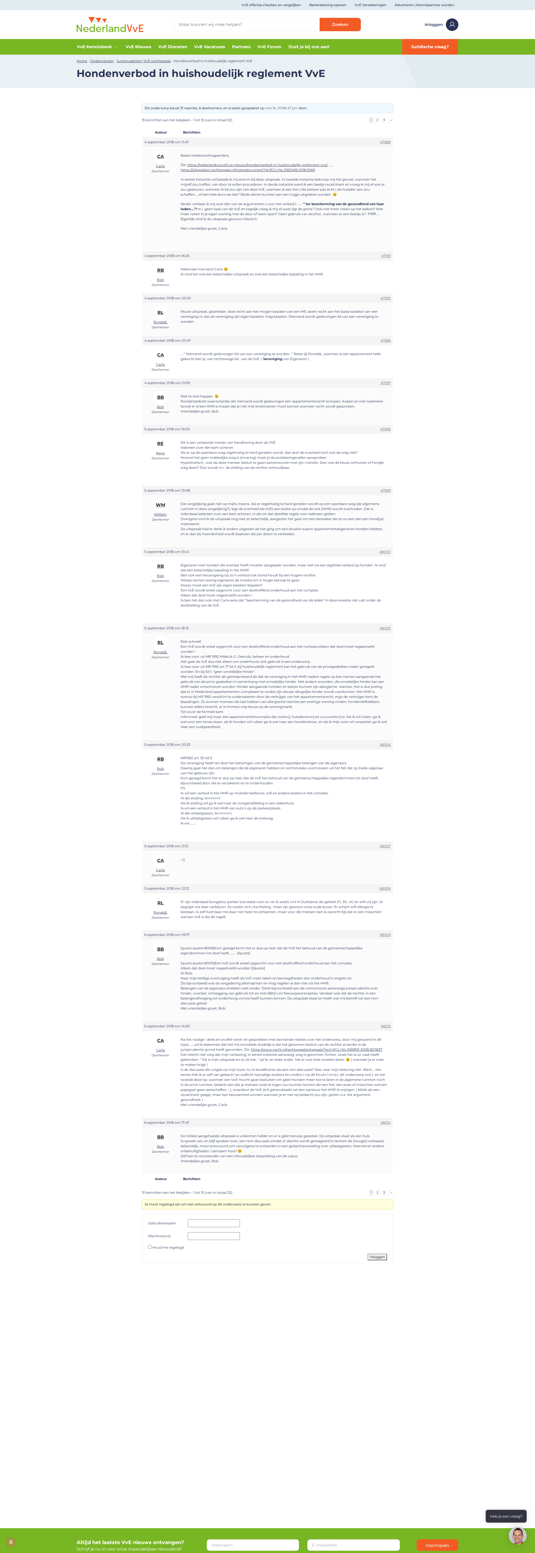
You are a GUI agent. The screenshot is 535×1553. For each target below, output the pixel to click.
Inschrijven (437, 1545)
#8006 (385, 744)
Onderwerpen (102, 61)
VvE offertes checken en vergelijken (271, 5)
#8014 (386, 1122)
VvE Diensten (172, 46)
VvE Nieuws (138, 46)
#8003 (385, 628)
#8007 (385, 846)
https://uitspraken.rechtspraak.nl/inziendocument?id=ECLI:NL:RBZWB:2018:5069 (248, 170)
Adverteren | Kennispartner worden (424, 5)
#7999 (386, 490)
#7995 (386, 298)
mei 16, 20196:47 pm (281, 108)
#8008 (385, 888)
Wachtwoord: (159, 1236)
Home (82, 61)
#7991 (386, 256)
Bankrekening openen (327, 5)
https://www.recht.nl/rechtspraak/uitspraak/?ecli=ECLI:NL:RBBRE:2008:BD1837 (316, 1049)
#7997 (386, 383)
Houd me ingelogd (168, 1247)
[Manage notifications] (10, 1542)
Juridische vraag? (430, 46)
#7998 (385, 429)
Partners (241, 46)
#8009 (385, 935)
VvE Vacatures (209, 46)
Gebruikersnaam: (162, 1223)
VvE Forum (269, 46)
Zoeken (340, 24)
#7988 (385, 142)
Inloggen (434, 24)
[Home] (110, 24)
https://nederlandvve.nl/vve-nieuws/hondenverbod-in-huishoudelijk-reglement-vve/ (257, 165)
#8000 (385, 552)
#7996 (386, 340)
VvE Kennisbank (94, 46)
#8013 (386, 1026)
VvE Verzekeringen (370, 5)
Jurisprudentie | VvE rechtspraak (144, 61)
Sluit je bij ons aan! (308, 46)
